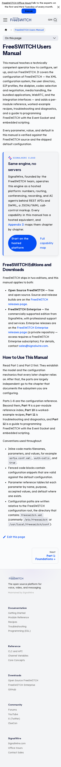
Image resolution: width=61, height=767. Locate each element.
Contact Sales (16, 752)
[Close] (58, 7)
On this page (13, 38)
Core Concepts (16, 660)
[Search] (55, 20)
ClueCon (12, 723)
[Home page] (6, 30)
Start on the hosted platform (20, 243)
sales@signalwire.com (33, 346)
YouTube (13, 714)
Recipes (12, 621)
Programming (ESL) (19, 630)
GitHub (12, 689)
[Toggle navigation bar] (5, 19)
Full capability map (46, 243)
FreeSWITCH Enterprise (21, 684)
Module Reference (18, 617)
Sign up (29, 11)
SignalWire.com (17, 743)
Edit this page (16, 537)
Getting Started (16, 613)
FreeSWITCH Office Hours (16, 2)
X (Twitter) (14, 718)
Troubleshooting (17, 626)
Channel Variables (18, 655)
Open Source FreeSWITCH (23, 680)
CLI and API (15, 651)
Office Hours (15, 747)
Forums (12, 709)
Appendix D (16, 224)
